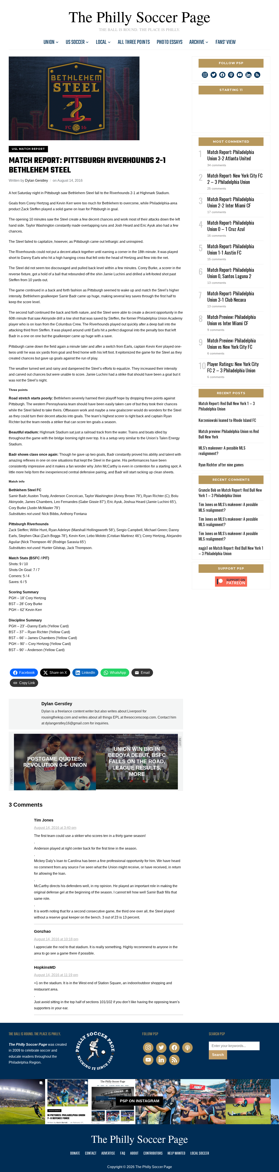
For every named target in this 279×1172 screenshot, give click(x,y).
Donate (75, 1153)
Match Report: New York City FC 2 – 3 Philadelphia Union (234, 178)
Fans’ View (226, 42)
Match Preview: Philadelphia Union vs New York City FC (231, 343)
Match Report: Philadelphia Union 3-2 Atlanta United (230, 155)
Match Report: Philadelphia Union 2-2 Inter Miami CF (230, 202)
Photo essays (169, 42)
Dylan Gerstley (36, 180)
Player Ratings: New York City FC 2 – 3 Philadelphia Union (233, 367)
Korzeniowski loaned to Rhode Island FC (227, 420)
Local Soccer (199, 1153)
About (134, 1153)
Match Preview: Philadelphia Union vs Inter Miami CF (231, 320)
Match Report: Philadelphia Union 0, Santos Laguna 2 (230, 272)
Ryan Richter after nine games (221, 464)
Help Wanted (176, 1153)
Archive (196, 42)
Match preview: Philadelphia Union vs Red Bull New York (229, 434)
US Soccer (75, 42)
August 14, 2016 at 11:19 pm (56, 975)
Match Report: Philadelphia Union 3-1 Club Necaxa (230, 296)
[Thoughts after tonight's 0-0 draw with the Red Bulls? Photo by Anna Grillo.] (203, 1101)
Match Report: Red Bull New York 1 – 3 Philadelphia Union (227, 406)
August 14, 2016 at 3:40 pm (55, 828)
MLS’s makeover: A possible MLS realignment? (222, 450)
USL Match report (28, 149)
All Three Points (134, 42)
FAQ (122, 1153)
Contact (90, 1153)
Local (101, 42)
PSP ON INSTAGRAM (139, 1101)
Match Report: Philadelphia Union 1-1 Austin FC (230, 249)
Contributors (153, 1153)
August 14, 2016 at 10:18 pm (56, 939)
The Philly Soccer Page (139, 16)
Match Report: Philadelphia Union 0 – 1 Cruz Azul (230, 225)
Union (49, 42)
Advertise (108, 1153)
